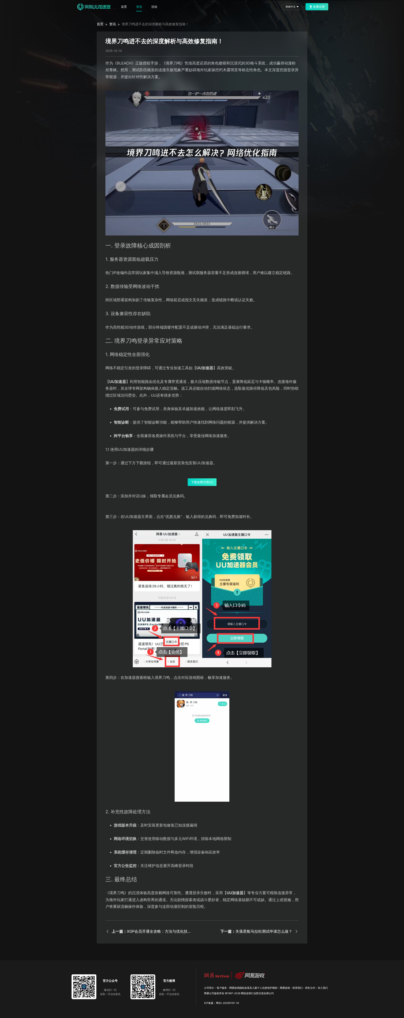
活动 (154, 6)
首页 (124, 6)
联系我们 (297, 987)
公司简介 (209, 987)
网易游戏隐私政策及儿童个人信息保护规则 (253, 987)
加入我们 (323, 987)
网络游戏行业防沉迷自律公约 (257, 993)
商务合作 (310, 987)
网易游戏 (285, 987)
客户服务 (222, 987)
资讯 (139, 6)
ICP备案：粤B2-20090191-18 (221, 1003)
